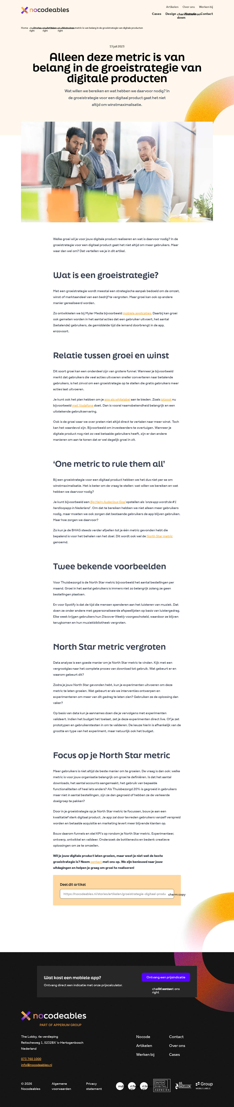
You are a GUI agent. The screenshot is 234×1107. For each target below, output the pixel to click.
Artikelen (51, 27)
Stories (37, 27)
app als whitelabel (117, 399)
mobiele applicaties (137, 313)
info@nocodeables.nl (36, 1065)
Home (24, 27)
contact (96, 862)
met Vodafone (82, 405)
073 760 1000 (31, 1059)
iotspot (166, 399)
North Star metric (160, 536)
